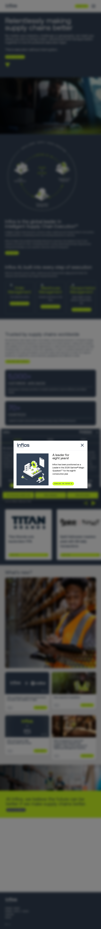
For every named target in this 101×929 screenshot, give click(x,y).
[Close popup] (82, 445)
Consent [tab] (17, 439)
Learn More (14, 555)
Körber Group (12, 908)
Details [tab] (51, 439)
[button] (85, 503)
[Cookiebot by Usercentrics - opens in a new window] (81, 432)
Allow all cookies (82, 495)
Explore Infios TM (80, 309)
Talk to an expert (15, 810)
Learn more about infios (16, 361)
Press (8, 917)
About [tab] (83, 439)
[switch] (87, 485)
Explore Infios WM (49, 306)
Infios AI (69, 273)
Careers (9, 914)
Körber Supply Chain (16, 911)
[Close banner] (97, 432)
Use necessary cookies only (18, 495)
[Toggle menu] (93, 6)
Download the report (62, 483)
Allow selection (50, 495)
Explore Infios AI (14, 57)
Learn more (11, 253)
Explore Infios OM (18, 303)
